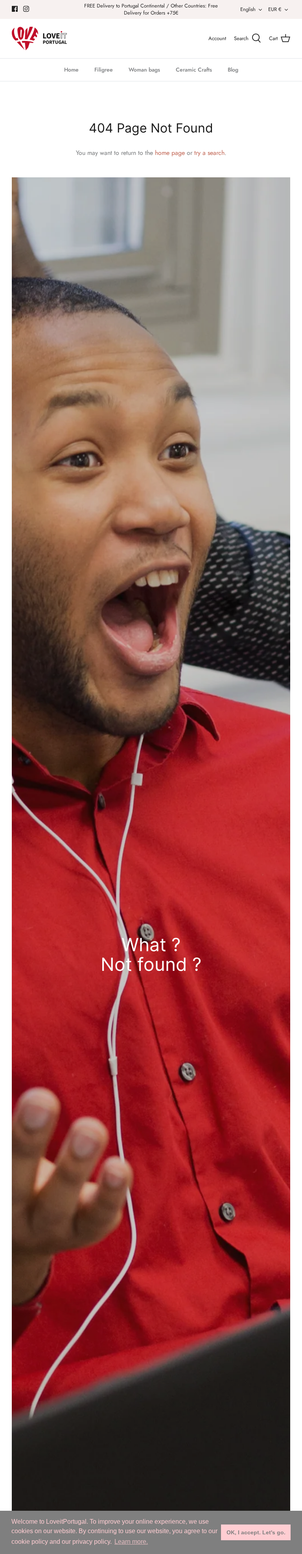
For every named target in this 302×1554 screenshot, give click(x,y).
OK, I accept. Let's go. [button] (255, 1532)
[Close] (227, 687)
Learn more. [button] (131, 1541)
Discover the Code (151, 839)
